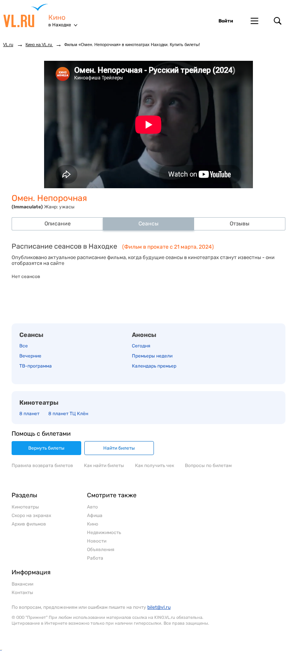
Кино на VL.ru (39, 44)
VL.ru (25, 15)
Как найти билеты (104, 465)
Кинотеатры (38, 402)
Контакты (22, 592)
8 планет (29, 413)
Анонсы (144, 334)
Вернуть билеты (46, 448)
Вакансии (22, 584)
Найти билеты (119, 448)
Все (23, 346)
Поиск (277, 21)
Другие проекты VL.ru (254, 21)
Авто (92, 507)
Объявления (100, 549)
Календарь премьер (154, 366)
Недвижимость (104, 532)
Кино (56, 18)
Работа (95, 558)
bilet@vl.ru (159, 607)
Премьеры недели (152, 356)
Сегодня (141, 346)
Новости (96, 541)
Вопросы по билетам (208, 465)
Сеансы (31, 334)
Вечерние (30, 356)
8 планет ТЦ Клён (68, 413)
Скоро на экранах (31, 515)
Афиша (94, 515)
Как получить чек (154, 465)
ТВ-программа (35, 366)
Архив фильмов (29, 524)
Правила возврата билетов (42, 465)
